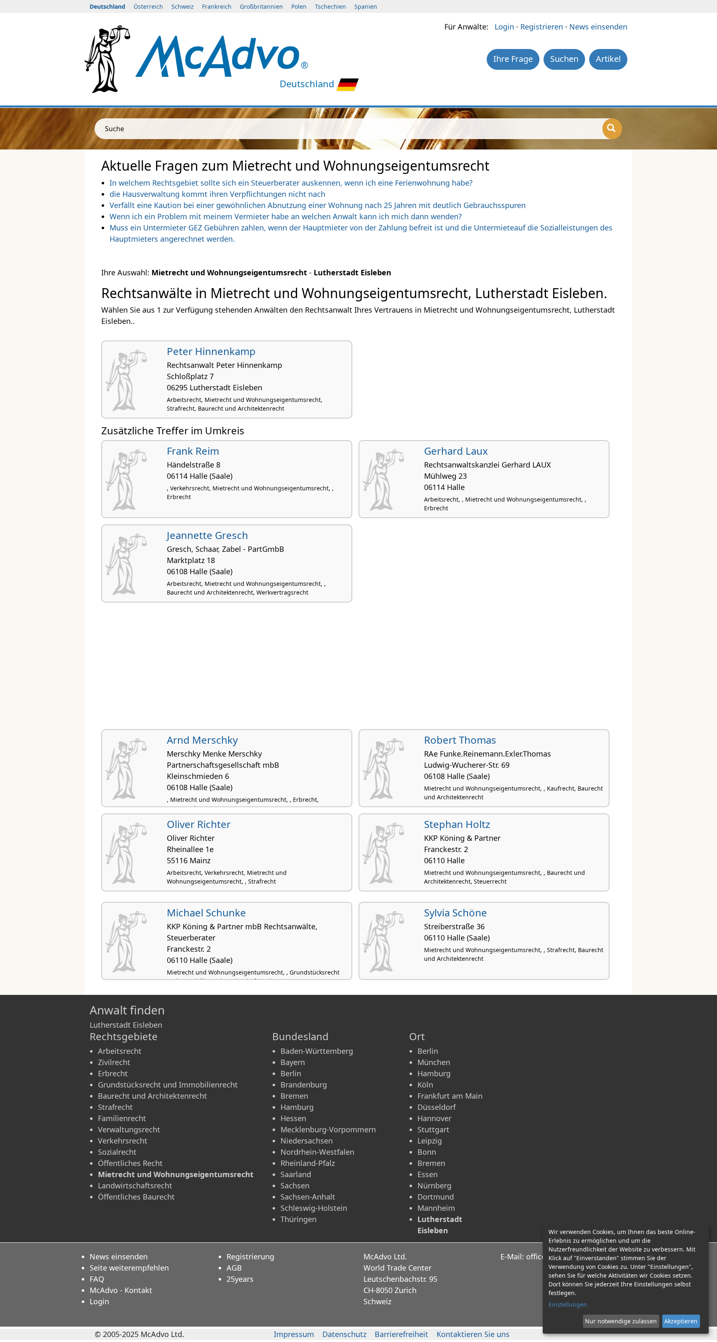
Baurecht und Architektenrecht (152, 1096)
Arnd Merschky (202, 740)
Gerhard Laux (456, 451)
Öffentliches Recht (130, 1163)
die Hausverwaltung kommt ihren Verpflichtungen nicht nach (217, 194)
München (433, 1062)
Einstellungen (568, 1304)
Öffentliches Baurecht (136, 1197)
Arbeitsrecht (119, 1051)
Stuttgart (433, 1129)
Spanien (365, 6)
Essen (427, 1174)
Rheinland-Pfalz (307, 1163)
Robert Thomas (460, 740)
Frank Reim (193, 451)
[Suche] (612, 128)
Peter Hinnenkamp (211, 351)
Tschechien (330, 6)
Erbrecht (113, 1073)
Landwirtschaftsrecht (135, 1185)
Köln (425, 1085)
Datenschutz (344, 1334)
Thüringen (298, 1219)
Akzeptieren (680, 1321)
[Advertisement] (350, 669)
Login (504, 27)
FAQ (97, 1279)
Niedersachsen (306, 1141)
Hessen (293, 1118)
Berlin (290, 1073)
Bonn (426, 1152)
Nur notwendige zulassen (621, 1321)
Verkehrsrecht (122, 1141)
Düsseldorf (436, 1107)
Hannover (434, 1118)
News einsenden (598, 27)
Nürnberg (434, 1185)
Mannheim (436, 1208)
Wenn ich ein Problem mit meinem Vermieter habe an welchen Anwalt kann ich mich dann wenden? (286, 216)
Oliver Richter (199, 824)
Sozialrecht (117, 1152)
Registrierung (250, 1256)
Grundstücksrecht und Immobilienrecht (168, 1085)
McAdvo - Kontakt (121, 1290)
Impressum (294, 1334)
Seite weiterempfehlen (129, 1268)
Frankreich (217, 6)
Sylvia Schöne (455, 912)
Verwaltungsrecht (129, 1129)
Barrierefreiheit (401, 1334)
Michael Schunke (206, 912)
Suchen (564, 58)
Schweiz (182, 6)
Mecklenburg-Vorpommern (328, 1129)
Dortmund (435, 1197)
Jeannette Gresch (207, 535)
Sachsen (295, 1185)
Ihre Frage (513, 58)
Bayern (292, 1062)
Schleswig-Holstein (313, 1208)
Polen (299, 6)
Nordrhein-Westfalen (317, 1152)
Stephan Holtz (457, 824)
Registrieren (541, 27)
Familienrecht (122, 1118)
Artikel (608, 58)
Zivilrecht (114, 1062)
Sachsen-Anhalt (307, 1197)
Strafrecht (115, 1107)
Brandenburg (303, 1085)
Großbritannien (261, 6)
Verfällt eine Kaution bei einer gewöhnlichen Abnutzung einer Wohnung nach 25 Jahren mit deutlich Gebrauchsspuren (318, 205)
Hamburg (297, 1107)
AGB (234, 1268)
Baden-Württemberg (316, 1051)
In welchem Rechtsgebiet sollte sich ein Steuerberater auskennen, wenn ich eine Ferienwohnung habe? (291, 183)
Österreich (148, 6)
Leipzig (429, 1141)
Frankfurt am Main (450, 1096)
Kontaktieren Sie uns (473, 1334)
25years (240, 1279)
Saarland (295, 1174)
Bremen (294, 1096)
